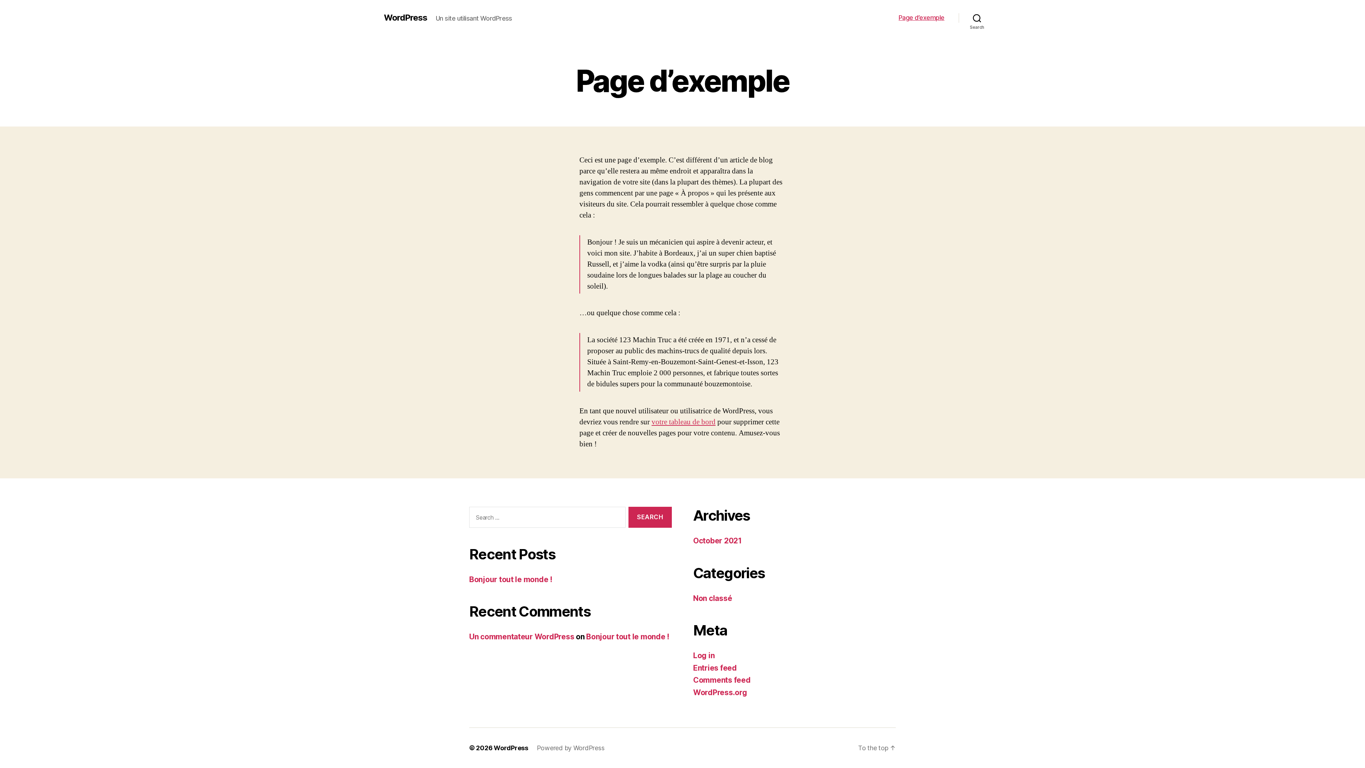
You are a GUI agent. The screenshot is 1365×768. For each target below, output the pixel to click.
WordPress (405, 18)
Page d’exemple (921, 17)
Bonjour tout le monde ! (510, 579)
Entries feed (715, 668)
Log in (703, 655)
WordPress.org (720, 692)
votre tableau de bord (684, 422)
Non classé (712, 598)
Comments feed (722, 680)
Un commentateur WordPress (521, 636)
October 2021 (717, 540)
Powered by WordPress (571, 748)
